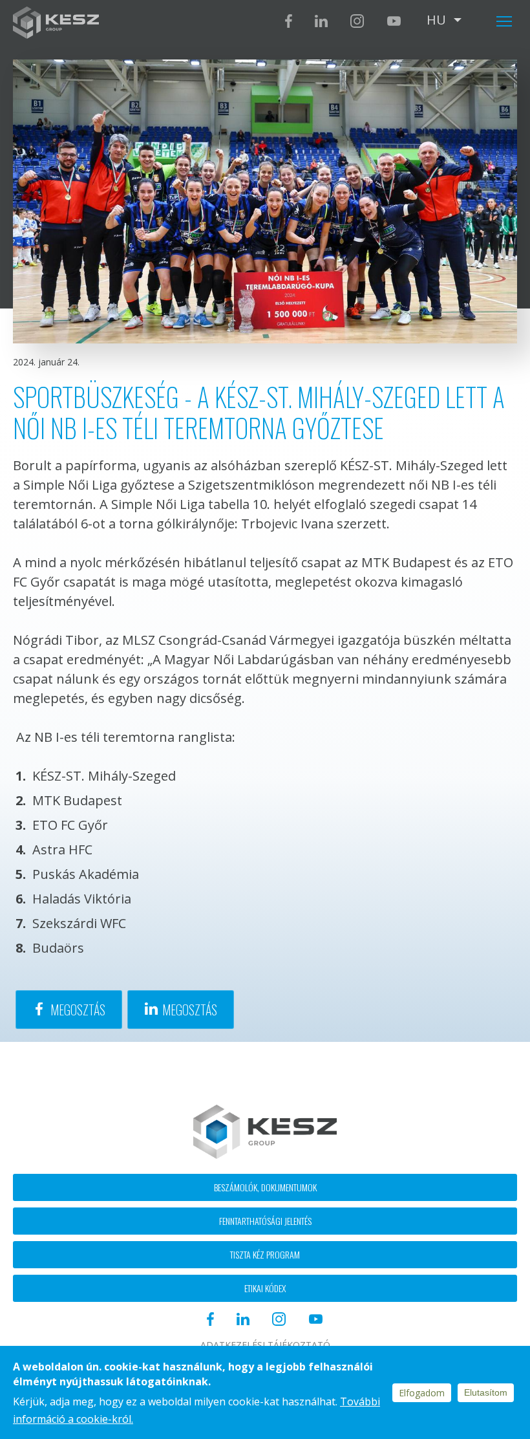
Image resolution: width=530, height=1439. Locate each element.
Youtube (394, 21)
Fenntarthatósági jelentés (265, 1221)
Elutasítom (485, 1392)
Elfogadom (422, 1393)
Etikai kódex (265, 1288)
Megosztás (77, 1009)
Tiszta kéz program (265, 1254)
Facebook (288, 21)
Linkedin (321, 21)
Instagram (357, 21)
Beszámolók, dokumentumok (265, 1187)
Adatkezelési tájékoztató (265, 1345)
